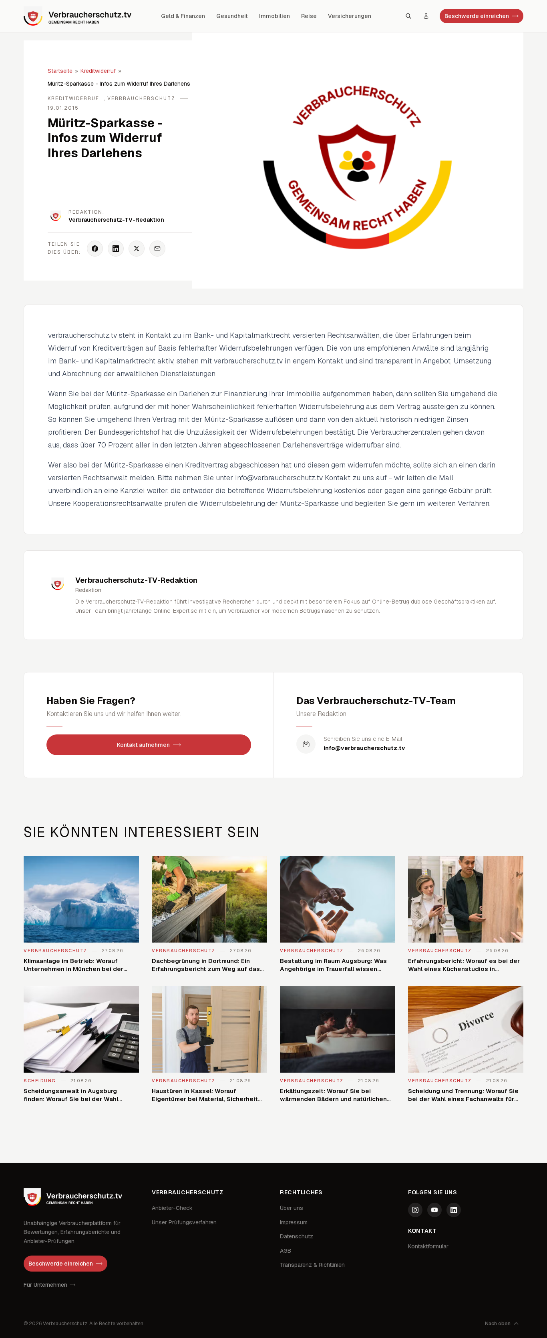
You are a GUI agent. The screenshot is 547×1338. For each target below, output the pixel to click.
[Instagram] (415, 1210)
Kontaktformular (428, 1246)
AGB (285, 1250)
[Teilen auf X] (137, 249)
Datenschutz (296, 1236)
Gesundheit (232, 16)
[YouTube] (434, 1210)
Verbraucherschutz (141, 98)
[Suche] (408, 16)
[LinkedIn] (453, 1210)
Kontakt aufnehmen (143, 744)
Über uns (291, 1208)
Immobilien (274, 16)
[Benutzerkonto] (426, 16)
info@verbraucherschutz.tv (364, 748)
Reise (309, 16)
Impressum (294, 1222)
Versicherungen (349, 16)
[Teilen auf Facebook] (95, 249)
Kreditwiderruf (98, 70)
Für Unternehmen (45, 1284)
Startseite (60, 70)
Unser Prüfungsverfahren (184, 1222)
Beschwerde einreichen (476, 16)
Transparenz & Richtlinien (312, 1264)
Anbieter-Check (172, 1208)
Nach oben (498, 1323)
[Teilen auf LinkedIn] (116, 249)
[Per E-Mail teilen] (157, 249)
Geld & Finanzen (183, 16)
